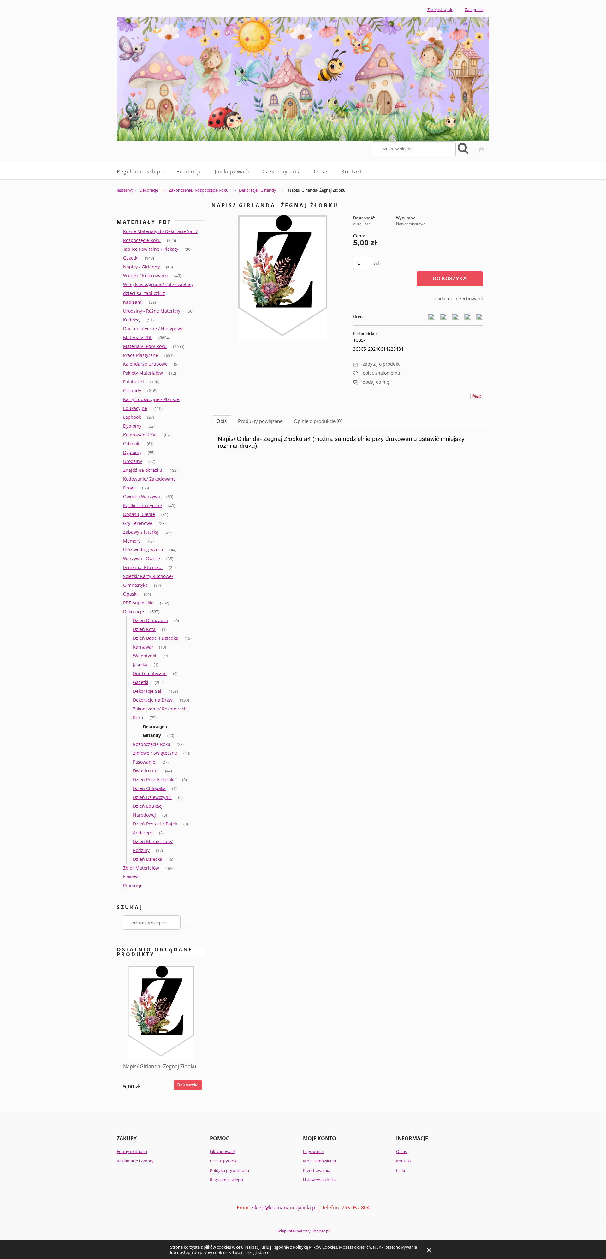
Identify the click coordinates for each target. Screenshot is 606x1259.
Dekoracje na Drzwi (153, 700)
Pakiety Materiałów (143, 373)
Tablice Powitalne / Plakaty (150, 249)
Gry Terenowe (137, 523)
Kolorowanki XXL (140, 435)
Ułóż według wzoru (143, 550)
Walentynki (144, 656)
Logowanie (313, 1151)
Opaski (130, 594)
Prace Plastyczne (140, 355)
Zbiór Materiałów (141, 868)
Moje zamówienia (319, 1161)
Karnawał (143, 647)
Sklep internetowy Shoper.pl (303, 1231)
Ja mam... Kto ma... (143, 567)
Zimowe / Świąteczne (155, 753)
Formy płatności (132, 1151)
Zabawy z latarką (140, 532)
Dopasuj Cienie (139, 514)
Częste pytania (223, 1161)
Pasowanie (144, 762)
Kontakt (403, 1161)
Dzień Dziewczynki (152, 797)
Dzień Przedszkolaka (154, 779)
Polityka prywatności (229, 1170)
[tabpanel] (350, 449)
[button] (376, 364)
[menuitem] (146, 171)
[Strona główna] (303, 77)
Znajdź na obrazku (142, 470)
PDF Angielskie (138, 603)
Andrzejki (143, 833)
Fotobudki (133, 382)
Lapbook (132, 417)
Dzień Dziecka (147, 859)
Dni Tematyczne (150, 673)
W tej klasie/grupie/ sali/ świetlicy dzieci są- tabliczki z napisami (158, 293)
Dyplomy (132, 426)
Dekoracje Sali (148, 691)
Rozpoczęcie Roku (151, 744)
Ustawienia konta (319, 1180)
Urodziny (132, 461)
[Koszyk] (482, 148)
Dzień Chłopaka (149, 788)
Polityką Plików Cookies (315, 1247)
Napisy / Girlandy (141, 267)
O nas (401, 1151)
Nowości (132, 877)
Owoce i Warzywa (141, 497)
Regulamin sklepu (226, 1180)
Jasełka (140, 665)
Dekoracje (133, 612)
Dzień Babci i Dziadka (155, 638)
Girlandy (132, 390)
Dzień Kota (144, 629)
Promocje (133, 886)
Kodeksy (131, 320)
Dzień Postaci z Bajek (155, 824)
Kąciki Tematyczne (142, 505)
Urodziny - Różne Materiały (151, 311)
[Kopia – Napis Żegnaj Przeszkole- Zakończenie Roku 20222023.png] (282, 278)
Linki (400, 1170)
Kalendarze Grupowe (145, 364)
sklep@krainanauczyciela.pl (284, 1207)
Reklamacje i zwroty (135, 1161)
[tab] (222, 421)
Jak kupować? (222, 1151)
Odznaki (131, 444)
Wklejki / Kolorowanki (145, 276)
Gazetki (131, 258)
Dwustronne (146, 771)
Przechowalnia (316, 1170)
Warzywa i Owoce (141, 558)
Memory (131, 541)
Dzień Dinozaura (150, 620)
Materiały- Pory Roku (145, 346)
